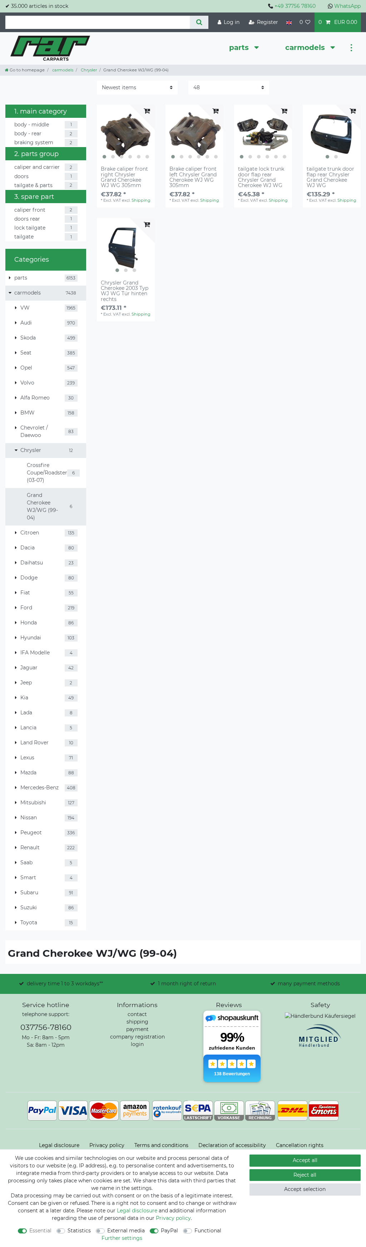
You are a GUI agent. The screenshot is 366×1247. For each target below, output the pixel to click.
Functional (207, 1230)
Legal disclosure (59, 1145)
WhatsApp (347, 6)
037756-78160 (45, 1027)
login (137, 1044)
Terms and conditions (161, 1145)
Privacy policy (106, 1145)
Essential (40, 1230)
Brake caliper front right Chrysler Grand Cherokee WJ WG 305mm (124, 177)
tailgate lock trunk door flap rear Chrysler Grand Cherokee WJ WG (261, 177)
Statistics (79, 1230)
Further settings (122, 1238)
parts (240, 47)
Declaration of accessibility (232, 1145)
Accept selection (305, 1189)
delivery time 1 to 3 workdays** (65, 983)
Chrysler (88, 69)
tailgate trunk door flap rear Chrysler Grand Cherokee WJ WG (330, 177)
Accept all (305, 1160)
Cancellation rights (299, 1145)
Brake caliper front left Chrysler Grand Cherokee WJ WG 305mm (193, 177)
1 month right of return (187, 983)
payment (137, 1029)
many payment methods (309, 983)
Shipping (141, 200)
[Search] (199, 22)
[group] (126, 133)
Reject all (304, 1175)
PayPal (169, 1230)
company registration (137, 1037)
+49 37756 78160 (295, 6)
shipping (137, 1022)
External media (126, 1230)
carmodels (306, 47)
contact (137, 1014)
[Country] (288, 22)
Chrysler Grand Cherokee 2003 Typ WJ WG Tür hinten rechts (124, 291)
